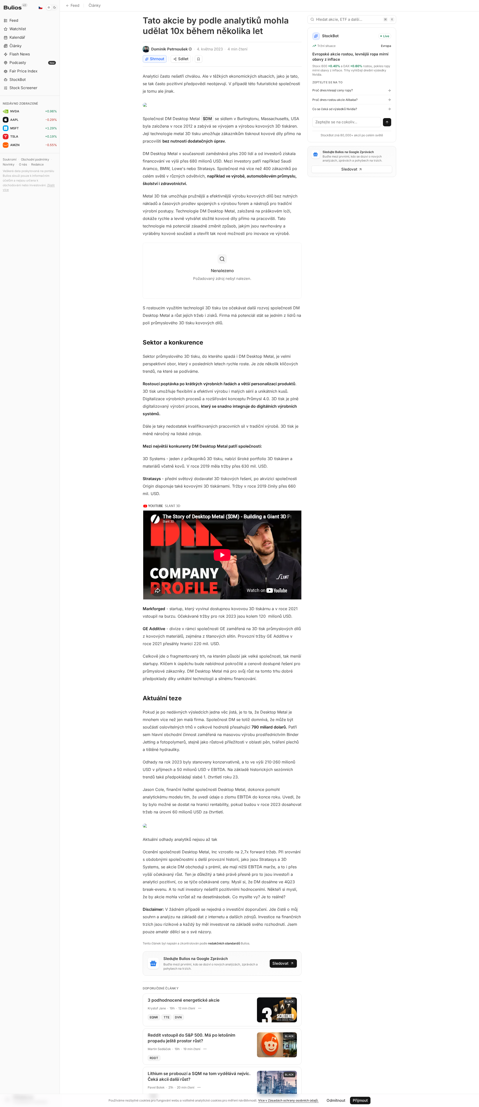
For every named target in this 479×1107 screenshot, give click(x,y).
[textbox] (346, 122)
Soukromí (9, 159)
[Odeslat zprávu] (387, 122)
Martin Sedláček (159, 1049)
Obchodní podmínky (35, 159)
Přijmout (360, 1100)
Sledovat (280, 963)
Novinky (8, 164)
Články (95, 5)
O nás (23, 164)
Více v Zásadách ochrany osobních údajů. (288, 1100)
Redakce (37, 164)
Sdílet (183, 58)
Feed (75, 5)
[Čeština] (40, 7)
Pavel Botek (156, 1087)
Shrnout (157, 58)
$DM (207, 118)
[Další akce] (200, 1008)
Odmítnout (336, 1100)
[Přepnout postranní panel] (60, 553)
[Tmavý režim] (52, 7)
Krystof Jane (157, 1008)
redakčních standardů (224, 943)
